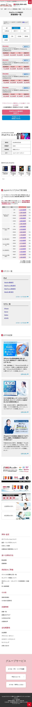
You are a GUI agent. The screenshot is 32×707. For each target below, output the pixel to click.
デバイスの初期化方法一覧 (9, 574)
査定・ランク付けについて (9, 542)
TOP (2, 9)
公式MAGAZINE (6, 618)
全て (7, 28)
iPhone (6, 308)
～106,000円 (22, 224)
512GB (19, 36)
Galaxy (6, 315)
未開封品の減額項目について (10, 549)
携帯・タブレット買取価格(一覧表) (12, 9)
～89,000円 (22, 221)
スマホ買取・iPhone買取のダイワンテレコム (17, 696)
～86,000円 (22, 232)
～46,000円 (22, 238)
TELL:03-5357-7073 (16, 703)
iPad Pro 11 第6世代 (10, 289)
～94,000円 (22, 218)
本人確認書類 (5, 586)
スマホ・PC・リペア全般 (16, 669)
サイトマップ (5, 642)
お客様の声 (5, 621)
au (25, 28)
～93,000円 (22, 229)
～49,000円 (22, 246)
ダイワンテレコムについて (9, 539)
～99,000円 (22, 226)
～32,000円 (22, 249)
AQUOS (6, 318)
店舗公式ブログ (6, 615)
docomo (16, 28)
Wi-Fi (25, 31)
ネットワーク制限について (9, 578)
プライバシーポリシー (8, 636)
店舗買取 (4, 563)
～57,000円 (22, 243)
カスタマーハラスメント (8, 639)
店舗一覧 (4, 611)
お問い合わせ (5, 646)
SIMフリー (16, 31)
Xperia (6, 312)
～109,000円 (22, 212)
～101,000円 (22, 215)
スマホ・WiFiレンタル (16, 684)
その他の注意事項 (7, 600)
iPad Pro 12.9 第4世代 (16, 112)
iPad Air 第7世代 (8, 292)
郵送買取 (4, 560)
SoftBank (7, 31)
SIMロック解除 (6, 546)
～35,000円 (22, 252)
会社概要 (4, 632)
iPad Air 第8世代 (8, 282)
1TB (12, 36)
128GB (6, 40)
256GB (26, 36)
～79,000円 (22, 235)
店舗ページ (24, 22)
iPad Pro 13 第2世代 (10, 285)
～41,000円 (22, 240)
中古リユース (16, 677)
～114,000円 (22, 210)
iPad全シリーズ (16, 117)
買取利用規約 (5, 597)
